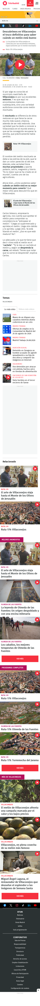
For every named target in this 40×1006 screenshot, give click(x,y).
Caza (14, 315)
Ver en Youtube (35, 905)
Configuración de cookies (20, 988)
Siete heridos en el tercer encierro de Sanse (7, 378)
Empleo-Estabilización (20, 962)
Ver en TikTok (23, 905)
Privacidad (20, 977)
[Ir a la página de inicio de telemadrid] (11, 3)
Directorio (20, 951)
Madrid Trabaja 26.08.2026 (7, 341)
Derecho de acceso (20, 959)
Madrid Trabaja (19, 326)
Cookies (20, 984)
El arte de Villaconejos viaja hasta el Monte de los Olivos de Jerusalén (8, 203)
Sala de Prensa (20, 940)
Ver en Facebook (5, 905)
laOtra (20, 926)
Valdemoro (17, 364)
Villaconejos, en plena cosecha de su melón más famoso (20, 828)
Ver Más (20, 659)
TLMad (14, 9)
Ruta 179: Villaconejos (14, 49)
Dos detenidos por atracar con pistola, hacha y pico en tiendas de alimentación (7, 367)
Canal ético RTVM (20, 970)
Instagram (16, 25)
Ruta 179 (4, 489)
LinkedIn (30, 25)
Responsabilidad (20, 944)
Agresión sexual (20, 348)
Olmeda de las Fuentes (11, 604)
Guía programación (20, 930)
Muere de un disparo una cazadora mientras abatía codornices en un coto (7, 318)
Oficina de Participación (20, 973)
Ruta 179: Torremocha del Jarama (20, 743)
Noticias (6, 9)
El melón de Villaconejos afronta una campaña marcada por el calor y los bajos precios (20, 791)
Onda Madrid (25, 9)
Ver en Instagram (17, 905)
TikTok (23, 25)
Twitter (10, 25)
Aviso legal (20, 981)
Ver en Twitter (11, 905)
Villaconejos (7, 302)
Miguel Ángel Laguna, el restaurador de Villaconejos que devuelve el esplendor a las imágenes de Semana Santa (20, 862)
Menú (37, 3)
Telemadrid (20, 919)
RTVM (20, 912)
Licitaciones (20, 966)
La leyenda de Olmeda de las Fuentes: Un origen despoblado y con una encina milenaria (20, 591)
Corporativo (20, 937)
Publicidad (20, 955)
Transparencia (20, 948)
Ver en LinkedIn (29, 905)
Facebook (3, 25)
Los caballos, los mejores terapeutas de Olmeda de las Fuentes (20, 628)
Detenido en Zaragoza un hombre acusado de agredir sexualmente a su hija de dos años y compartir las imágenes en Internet (7, 351)
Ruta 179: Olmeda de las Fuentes (20, 712)
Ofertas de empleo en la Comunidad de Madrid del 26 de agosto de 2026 (7, 329)
